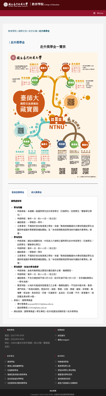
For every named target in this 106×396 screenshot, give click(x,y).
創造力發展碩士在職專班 (68, 383)
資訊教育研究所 (64, 379)
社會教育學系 (12, 370)
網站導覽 (53, 391)
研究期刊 (61, 336)
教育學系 (11, 362)
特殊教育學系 (63, 362)
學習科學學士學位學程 (67, 370)
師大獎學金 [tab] (36, 192)
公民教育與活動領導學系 (17, 383)
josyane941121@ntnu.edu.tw (40, 304)
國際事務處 (29, 311)
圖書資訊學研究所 (65, 374)
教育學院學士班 (64, 366)
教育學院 (12, 31)
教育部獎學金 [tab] (18, 192)
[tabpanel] (53, 257)
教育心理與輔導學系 (15, 366)
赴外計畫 (33, 31)
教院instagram (63, 340)
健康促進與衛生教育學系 (17, 374)
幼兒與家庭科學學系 (15, 379)
